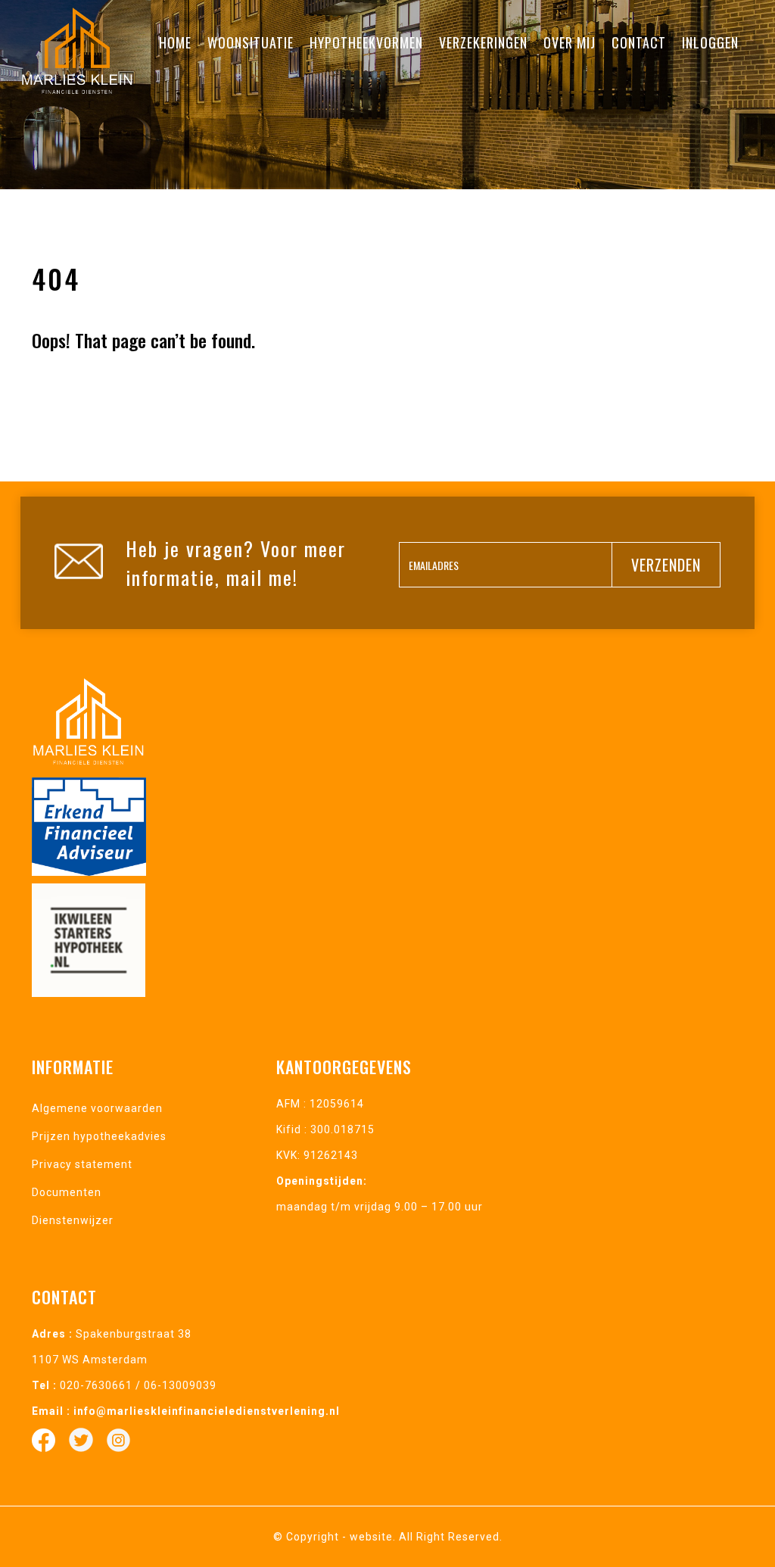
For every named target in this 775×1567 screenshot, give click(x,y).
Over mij (569, 42)
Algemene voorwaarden (97, 1108)
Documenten (66, 1192)
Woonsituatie (250, 42)
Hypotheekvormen (366, 42)
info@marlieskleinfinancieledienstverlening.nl (206, 1411)
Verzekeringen (483, 42)
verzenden (666, 564)
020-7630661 (96, 1385)
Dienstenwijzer (73, 1220)
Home (175, 42)
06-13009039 (180, 1385)
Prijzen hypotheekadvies (99, 1136)
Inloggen (710, 42)
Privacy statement (82, 1164)
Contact (639, 42)
